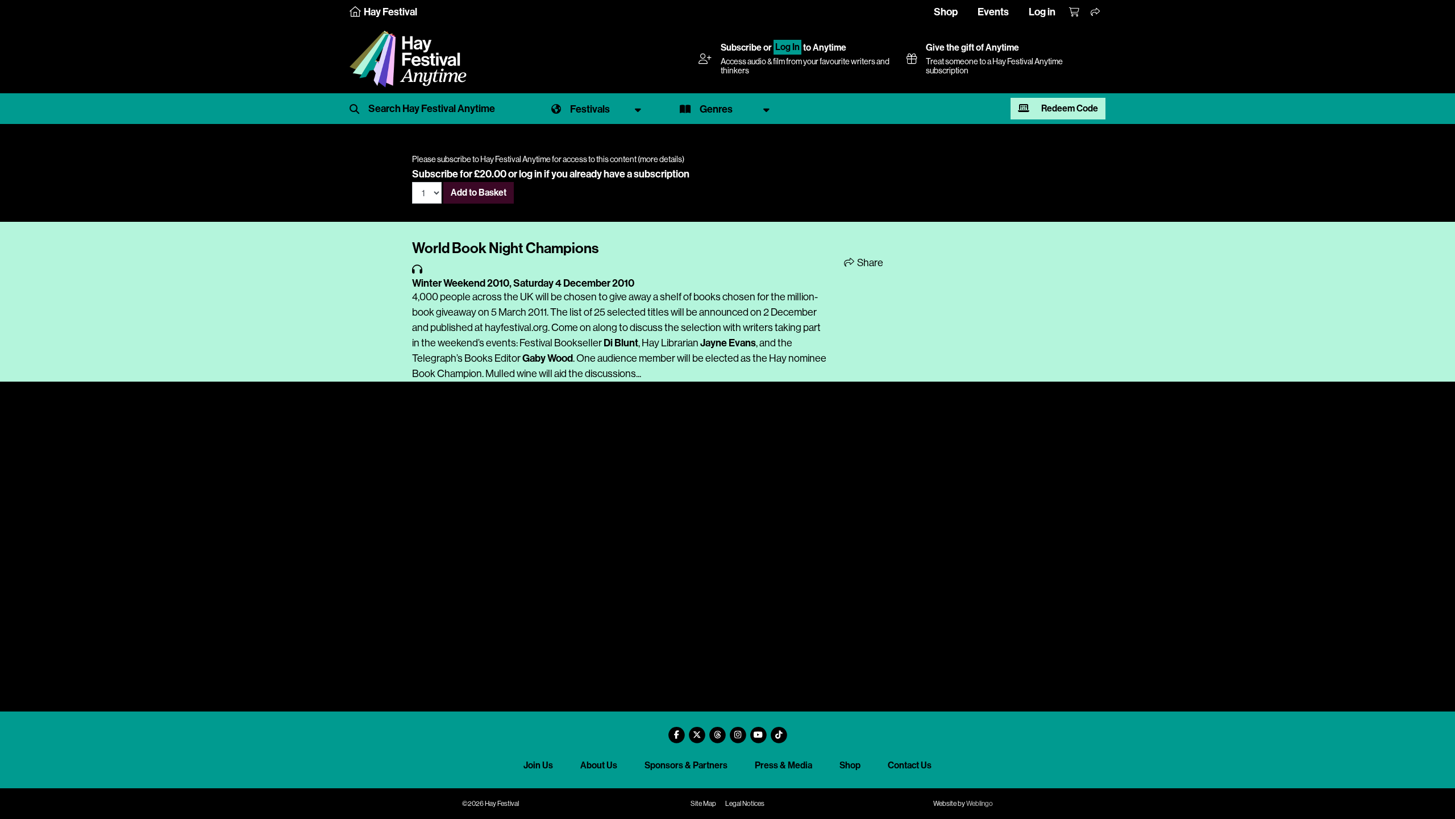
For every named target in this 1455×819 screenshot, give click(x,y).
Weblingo (979, 804)
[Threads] (717, 730)
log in (530, 174)
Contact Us (910, 765)
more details (661, 159)
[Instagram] (738, 730)
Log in (1042, 12)
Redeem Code (1069, 108)
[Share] (1095, 12)
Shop (946, 12)
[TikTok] (778, 730)
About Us (598, 765)
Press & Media (783, 765)
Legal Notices (744, 804)
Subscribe (741, 47)
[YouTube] (758, 730)
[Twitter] (697, 730)
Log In (787, 47)
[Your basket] (1075, 12)
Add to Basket (478, 192)
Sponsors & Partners (686, 765)
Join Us (538, 765)
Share (869, 262)
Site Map (703, 804)
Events (993, 12)
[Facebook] (676, 730)
